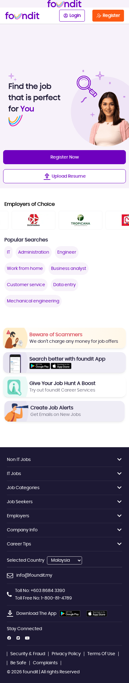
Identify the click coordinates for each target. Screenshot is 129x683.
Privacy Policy (66, 654)
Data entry (64, 285)
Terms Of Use (101, 654)
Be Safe (18, 663)
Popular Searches (26, 239)
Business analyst (68, 268)
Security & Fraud (27, 654)
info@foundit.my (34, 575)
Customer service (26, 285)
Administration (33, 252)
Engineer (66, 252)
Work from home (25, 268)
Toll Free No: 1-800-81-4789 (43, 598)
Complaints (45, 663)
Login (75, 15)
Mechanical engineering (33, 301)
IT (8, 252)
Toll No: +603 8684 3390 (40, 591)
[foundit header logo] (64, 4)
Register (111, 15)
